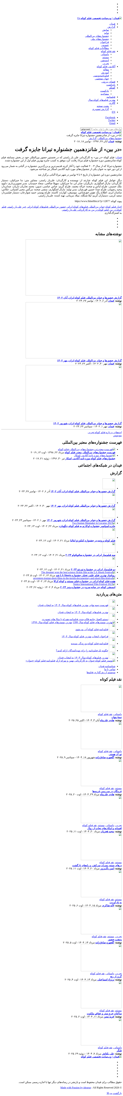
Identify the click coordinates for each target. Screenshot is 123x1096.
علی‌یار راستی (14, 206)
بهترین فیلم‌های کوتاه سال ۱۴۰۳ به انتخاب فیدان (83, 657)
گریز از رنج (116, 976)
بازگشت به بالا (114, 1093)
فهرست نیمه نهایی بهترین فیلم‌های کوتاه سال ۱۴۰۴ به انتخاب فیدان (73, 605)
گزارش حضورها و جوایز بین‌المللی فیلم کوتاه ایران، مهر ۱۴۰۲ (89, 360)
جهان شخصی (102, 78)
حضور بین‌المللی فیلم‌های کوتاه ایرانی (46, 206)
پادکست (104, 90)
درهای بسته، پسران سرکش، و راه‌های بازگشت (97, 865)
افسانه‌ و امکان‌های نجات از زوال (104, 828)
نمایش (105, 30)
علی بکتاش (108, 1053)
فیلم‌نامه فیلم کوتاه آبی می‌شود (91, 629)
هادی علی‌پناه (107, 720)
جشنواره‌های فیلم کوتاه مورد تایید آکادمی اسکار (90, 458)
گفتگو (112, 87)
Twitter (111, 120)
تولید (106, 33)
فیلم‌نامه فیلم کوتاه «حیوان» (40, 660)
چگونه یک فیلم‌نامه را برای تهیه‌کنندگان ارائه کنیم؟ (82, 650)
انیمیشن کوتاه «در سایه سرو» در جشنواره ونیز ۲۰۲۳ (87, 587)
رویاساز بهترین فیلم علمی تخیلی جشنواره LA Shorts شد (85, 575)
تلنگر (119, 1050)
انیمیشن (104, 60)
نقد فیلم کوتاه (108, 51)
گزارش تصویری (100, 109)
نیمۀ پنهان (116, 717)
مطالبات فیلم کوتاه (99, 48)
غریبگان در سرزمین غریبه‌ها (107, 791)
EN (113, 112)
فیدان (112, 23)
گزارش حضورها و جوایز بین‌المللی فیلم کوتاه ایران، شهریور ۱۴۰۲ (87, 423)
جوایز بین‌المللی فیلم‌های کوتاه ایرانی (85, 206)
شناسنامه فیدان (106, 666)
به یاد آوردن (116, 902)
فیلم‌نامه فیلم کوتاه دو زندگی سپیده (89, 643)
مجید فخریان (107, 831)
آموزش (105, 72)
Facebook (110, 117)
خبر (24, 206)
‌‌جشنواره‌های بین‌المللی (97, 36)
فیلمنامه (111, 97)
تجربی (105, 63)
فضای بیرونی (108, 81)
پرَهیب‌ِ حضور (115, 939)
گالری (112, 103)
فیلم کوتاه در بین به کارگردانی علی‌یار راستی (85, 209)
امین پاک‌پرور (107, 868)
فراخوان (104, 42)
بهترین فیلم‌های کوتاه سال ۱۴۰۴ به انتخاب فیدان (83, 612)
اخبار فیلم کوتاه (113, 206)
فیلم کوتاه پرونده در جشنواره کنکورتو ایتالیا (92, 540)
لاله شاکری (108, 905)
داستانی (105, 54)
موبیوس (117, 435)
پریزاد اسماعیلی (105, 979)
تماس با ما (109, 669)
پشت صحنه (103, 106)
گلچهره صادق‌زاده (104, 757)
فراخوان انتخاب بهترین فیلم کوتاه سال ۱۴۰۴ (85, 636)
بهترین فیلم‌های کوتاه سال (101, 100)
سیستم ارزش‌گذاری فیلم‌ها (101, 672)
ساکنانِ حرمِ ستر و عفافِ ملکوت (104, 1013)
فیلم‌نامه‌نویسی (101, 75)
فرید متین (109, 1016)
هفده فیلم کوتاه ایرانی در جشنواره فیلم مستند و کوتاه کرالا (84, 581)
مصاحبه (105, 94)
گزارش (111, 26)
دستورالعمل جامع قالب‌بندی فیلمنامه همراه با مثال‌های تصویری (75, 619)
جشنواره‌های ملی (100, 39)
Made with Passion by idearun (75, 1087)
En (78, 18)
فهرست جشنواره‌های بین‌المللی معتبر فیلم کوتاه (90, 452)
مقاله (106, 69)
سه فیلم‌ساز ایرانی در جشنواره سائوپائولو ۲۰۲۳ (90, 555)
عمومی (105, 45)
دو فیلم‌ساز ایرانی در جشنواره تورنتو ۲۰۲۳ (93, 569)
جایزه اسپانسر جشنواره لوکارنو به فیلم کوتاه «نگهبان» (87, 526)
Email (112, 123)
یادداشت (110, 84)
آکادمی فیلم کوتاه (106, 66)
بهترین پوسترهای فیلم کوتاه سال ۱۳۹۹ (51, 622)
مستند (105, 57)
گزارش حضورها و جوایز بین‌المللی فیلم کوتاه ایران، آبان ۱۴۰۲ (89, 297)
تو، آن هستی (115, 754)
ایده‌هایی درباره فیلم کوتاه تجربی (105, 432)
